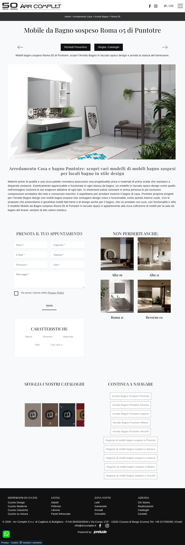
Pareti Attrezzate (60, 513)
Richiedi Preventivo (75, 47)
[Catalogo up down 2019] (50, 415)
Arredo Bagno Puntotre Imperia (130, 413)
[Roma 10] (164, 47)
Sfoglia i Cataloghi (108, 47)
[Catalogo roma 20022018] (32, 415)
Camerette (100, 506)
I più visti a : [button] (57, 344)
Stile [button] (37, 344)
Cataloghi (143, 510)
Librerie (55, 510)
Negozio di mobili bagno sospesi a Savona (130, 449)
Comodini (100, 513)
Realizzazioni (145, 506)
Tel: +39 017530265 (162, 521)
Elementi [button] (47, 336)
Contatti (142, 513)
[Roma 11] (117, 296)
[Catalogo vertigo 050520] (67, 415)
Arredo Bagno (102, 16)
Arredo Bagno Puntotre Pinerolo (130, 396)
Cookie (14, 542)
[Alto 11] (154, 253)
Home (68, 16)
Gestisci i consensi (32, 542)
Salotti (55, 502)
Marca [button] (28, 336)
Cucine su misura (18, 513)
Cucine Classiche (18, 510)
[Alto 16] (117, 253)
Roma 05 (115, 16)
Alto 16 (117, 275)
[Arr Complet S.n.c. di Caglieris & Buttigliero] (32, 6)
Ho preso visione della (42, 292)
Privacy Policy (56, 292)
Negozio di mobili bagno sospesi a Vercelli (130, 475)
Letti (97, 502)
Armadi (98, 510)
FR (171, 6)
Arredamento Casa (82, 16)
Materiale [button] (68, 336)
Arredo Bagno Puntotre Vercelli (131, 431)
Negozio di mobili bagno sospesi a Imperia (130, 457)
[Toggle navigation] (180, 6)
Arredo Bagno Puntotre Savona (130, 404)
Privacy (5, 542)
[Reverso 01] (154, 296)
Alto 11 (154, 275)
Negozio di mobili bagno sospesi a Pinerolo (131, 440)
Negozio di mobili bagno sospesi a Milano (130, 466)
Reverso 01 (154, 317)
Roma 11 (117, 317)
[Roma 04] (20, 47)
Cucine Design (16, 502)
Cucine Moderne (17, 506)
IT (165, 6)
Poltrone (56, 506)
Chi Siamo (144, 502)
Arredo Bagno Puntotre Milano (130, 422)
